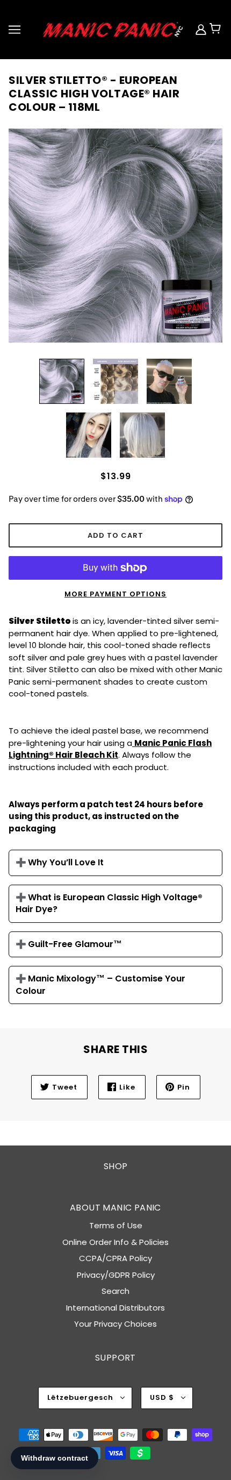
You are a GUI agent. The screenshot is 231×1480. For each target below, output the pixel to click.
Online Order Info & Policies (115, 1242)
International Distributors (115, 1307)
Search (115, 1291)
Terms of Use (115, 1225)
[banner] (113, 28)
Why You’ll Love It (66, 863)
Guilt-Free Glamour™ (75, 944)
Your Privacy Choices (115, 1323)
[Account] (202, 29)
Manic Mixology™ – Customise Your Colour (100, 985)
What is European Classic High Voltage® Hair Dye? (109, 904)
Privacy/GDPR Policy (116, 1274)
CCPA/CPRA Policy (115, 1258)
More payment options (115, 594)
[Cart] (219, 29)
